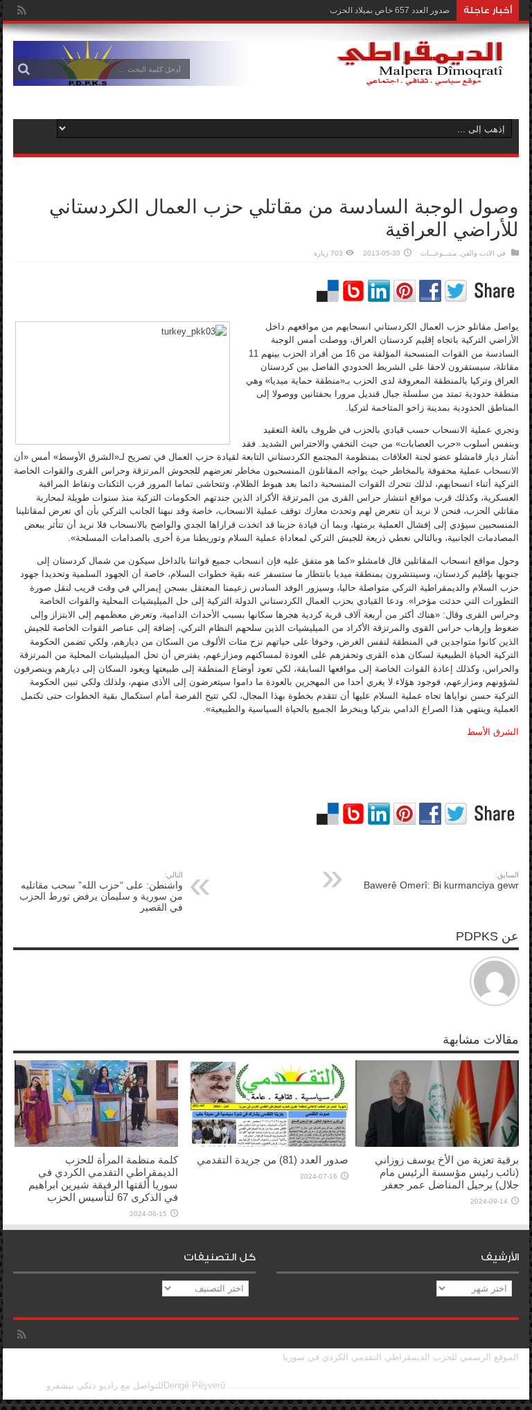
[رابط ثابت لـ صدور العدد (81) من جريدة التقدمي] (266, 1144)
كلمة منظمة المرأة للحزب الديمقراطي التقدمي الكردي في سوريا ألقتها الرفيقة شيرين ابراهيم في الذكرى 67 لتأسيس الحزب (103, 1178)
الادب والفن (478, 253)
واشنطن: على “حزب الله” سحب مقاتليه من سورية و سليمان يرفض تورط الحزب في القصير (101, 892)
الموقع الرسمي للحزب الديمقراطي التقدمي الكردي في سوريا (401, 1357)
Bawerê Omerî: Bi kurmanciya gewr (441, 881)
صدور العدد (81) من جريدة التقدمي (272, 1160)
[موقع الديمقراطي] (266, 75)
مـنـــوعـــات (438, 253)
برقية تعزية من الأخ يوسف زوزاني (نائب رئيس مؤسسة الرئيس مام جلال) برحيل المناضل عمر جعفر (447, 1172)
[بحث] (23, 69)
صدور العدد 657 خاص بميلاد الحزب (390, 10)
